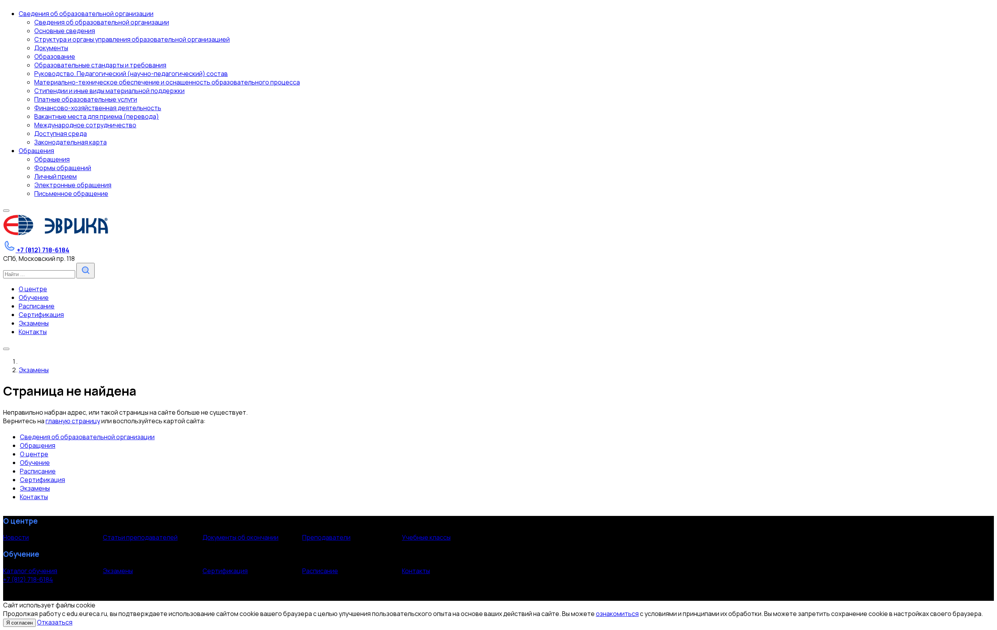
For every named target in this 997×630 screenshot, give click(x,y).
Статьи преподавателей (140, 537)
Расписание (38, 471)
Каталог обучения (30, 571)
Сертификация (42, 479)
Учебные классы (426, 537)
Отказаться (54, 622)
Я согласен (19, 623)
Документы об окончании (240, 537)
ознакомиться (617, 613)
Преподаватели (326, 537)
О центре (34, 454)
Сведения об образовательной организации (87, 437)
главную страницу (73, 421)
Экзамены (35, 488)
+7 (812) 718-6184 (28, 579)
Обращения (37, 445)
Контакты (34, 497)
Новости (16, 537)
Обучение (35, 462)
